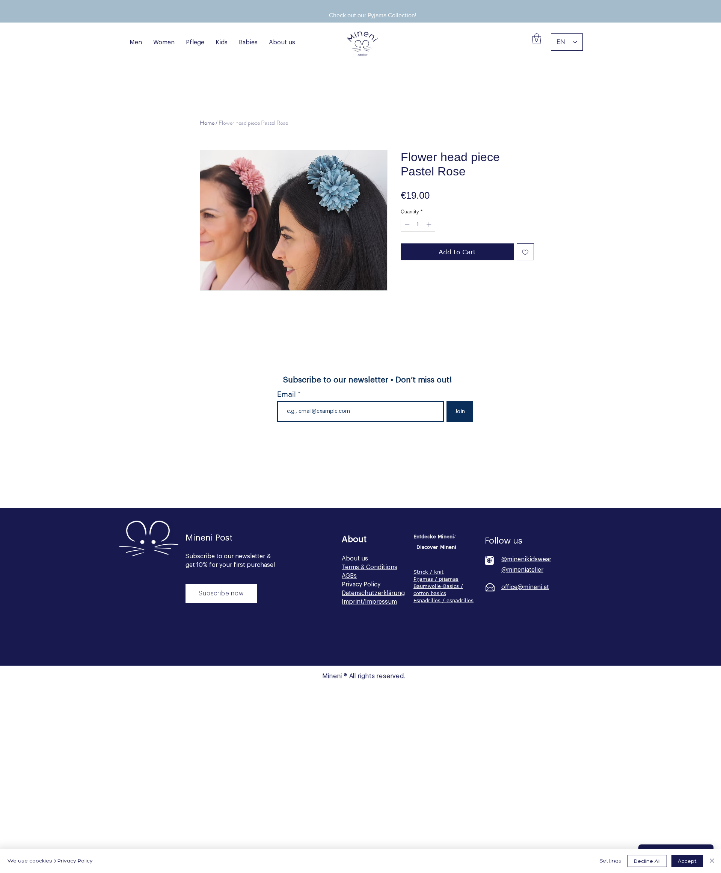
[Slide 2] (368, 6)
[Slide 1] (358, 6)
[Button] (220, 644)
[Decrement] (406, 224)
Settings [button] (610, 861)
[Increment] (429, 224)
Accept (687, 861)
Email (287, 394)
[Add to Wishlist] (525, 252)
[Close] (711, 861)
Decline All (647, 861)
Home (207, 122)
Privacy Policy (75, 861)
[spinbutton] (417, 224)
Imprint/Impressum (369, 602)
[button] (536, 38)
